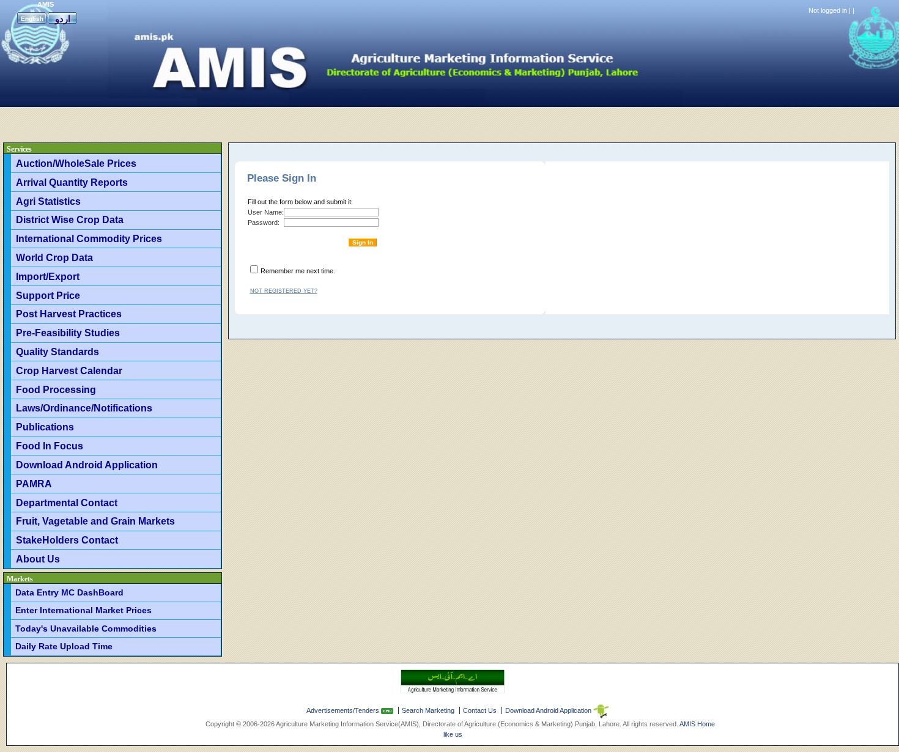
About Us (38, 558)
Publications (45, 426)
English (32, 18)
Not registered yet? (283, 291)
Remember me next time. (298, 271)
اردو (62, 18)
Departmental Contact (66, 502)
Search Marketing (428, 710)
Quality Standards (57, 351)
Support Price (48, 295)
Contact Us (480, 710)
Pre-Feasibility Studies (68, 332)
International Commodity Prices (89, 238)
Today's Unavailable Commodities (86, 628)
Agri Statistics (48, 201)
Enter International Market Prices (83, 610)
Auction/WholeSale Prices (76, 163)
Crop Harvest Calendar (69, 370)
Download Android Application (87, 464)
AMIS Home (697, 724)
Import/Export (48, 276)
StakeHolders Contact (67, 539)
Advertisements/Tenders (343, 710)
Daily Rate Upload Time (64, 646)
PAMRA (34, 483)
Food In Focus (49, 445)
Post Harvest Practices (69, 313)
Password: (263, 222)
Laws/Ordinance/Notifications (84, 407)
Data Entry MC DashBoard (69, 592)
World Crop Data (54, 257)
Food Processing (56, 389)
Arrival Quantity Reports (72, 182)
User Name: (266, 212)
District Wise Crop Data (70, 219)
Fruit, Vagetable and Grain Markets (95, 520)
